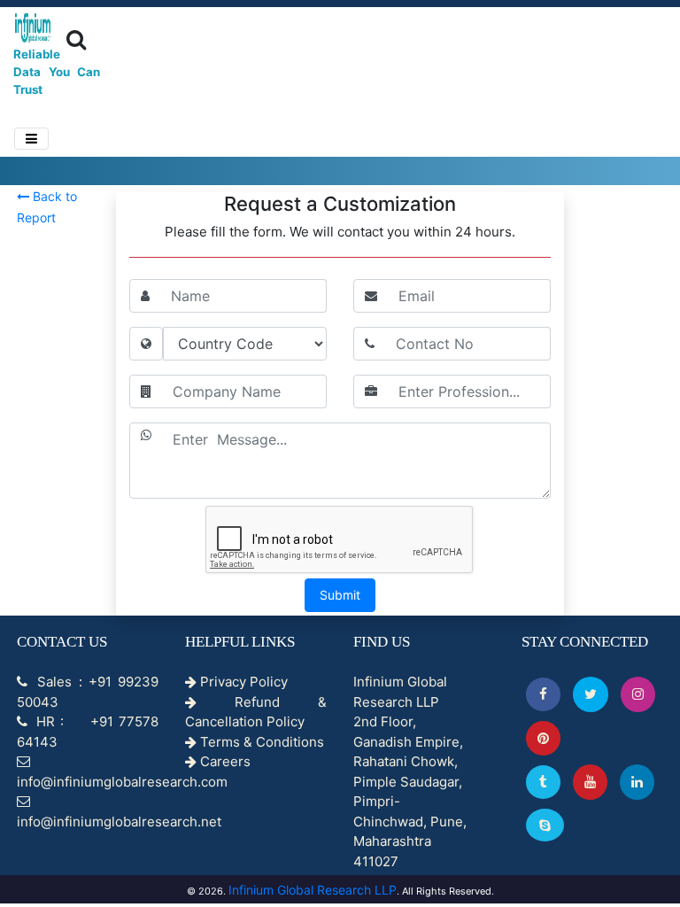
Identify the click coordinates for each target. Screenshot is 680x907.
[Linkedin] (637, 781)
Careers (224, 761)
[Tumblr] (543, 781)
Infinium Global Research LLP (312, 889)
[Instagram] (638, 694)
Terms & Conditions (260, 741)
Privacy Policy (242, 681)
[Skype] (545, 825)
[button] (543, 694)
